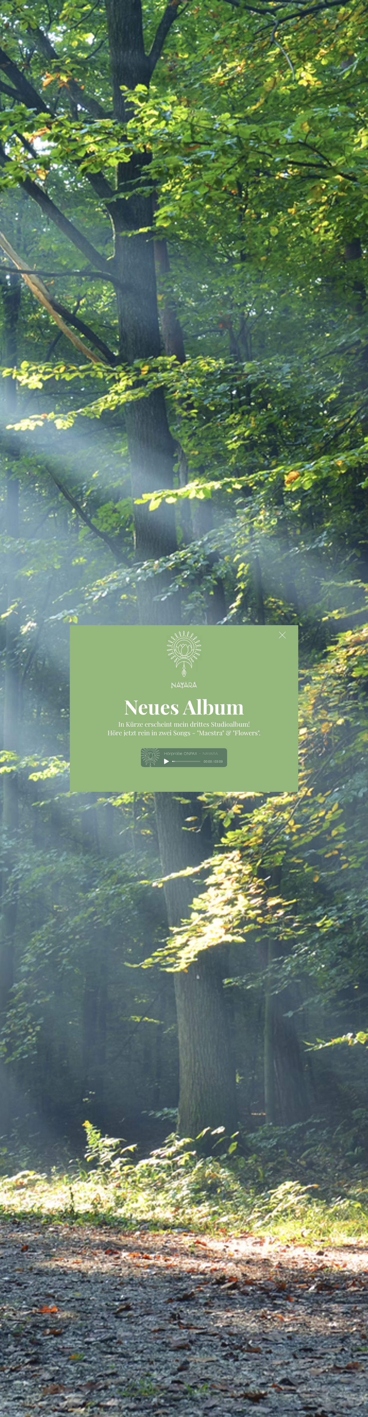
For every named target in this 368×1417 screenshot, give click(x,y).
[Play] (166, 761)
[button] (282, 635)
